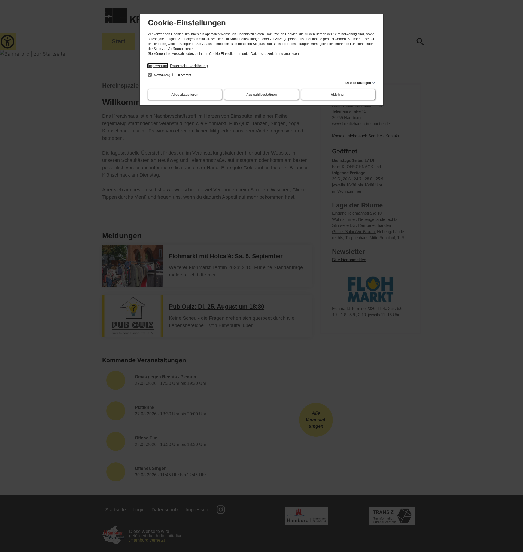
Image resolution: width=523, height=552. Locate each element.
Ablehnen (338, 94)
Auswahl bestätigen (261, 94)
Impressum (157, 66)
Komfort (184, 75)
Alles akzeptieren (184, 94)
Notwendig (162, 75)
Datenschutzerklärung (189, 66)
